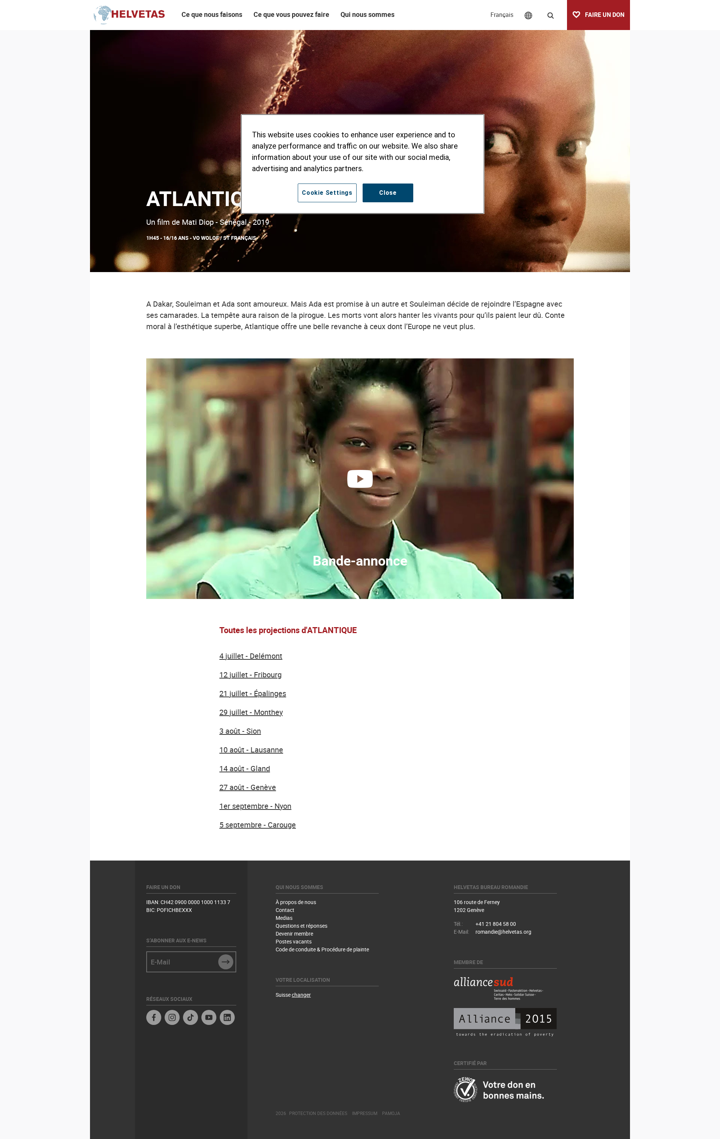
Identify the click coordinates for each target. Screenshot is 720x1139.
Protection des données (318, 1113)
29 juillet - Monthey (251, 712)
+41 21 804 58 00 (496, 923)
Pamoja (391, 1113)
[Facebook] (153, 1018)
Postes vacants (294, 941)
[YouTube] (208, 1018)
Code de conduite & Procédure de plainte (322, 949)
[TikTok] (190, 1018)
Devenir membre (294, 933)
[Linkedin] (227, 1018)
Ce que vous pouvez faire (291, 14)
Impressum (364, 1113)
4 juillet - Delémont (250, 656)
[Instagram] (172, 1018)
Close (388, 192)
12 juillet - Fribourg (250, 675)
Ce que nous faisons (212, 14)
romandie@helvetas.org (503, 931)
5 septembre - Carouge (257, 825)
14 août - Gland (244, 768)
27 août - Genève (247, 787)
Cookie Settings (327, 192)
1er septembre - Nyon (255, 806)
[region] (362, 164)
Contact (285, 909)
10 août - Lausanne (251, 750)
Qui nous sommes (367, 14)
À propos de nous (296, 902)
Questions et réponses (301, 925)
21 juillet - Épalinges (252, 693)
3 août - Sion (240, 731)
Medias (284, 917)
